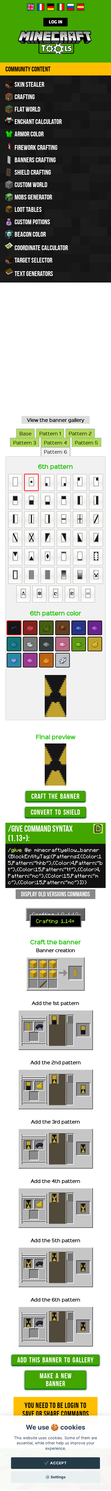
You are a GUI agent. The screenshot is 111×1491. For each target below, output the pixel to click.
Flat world (26, 109)
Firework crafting (35, 147)
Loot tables (27, 209)
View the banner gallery (55, 419)
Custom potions (31, 222)
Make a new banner (56, 1379)
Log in (55, 22)
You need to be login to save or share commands (55, 1409)
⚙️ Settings (55, 1477)
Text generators (33, 273)
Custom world (30, 184)
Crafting (24, 97)
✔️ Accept (55, 1463)
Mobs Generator (32, 197)
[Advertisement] (55, 355)
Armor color (28, 134)
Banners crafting (34, 160)
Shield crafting (32, 172)
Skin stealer (28, 84)
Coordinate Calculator (40, 248)
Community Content (27, 69)
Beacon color (29, 234)
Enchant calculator (37, 121)
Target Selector (32, 260)
